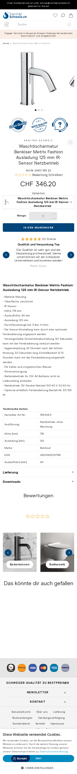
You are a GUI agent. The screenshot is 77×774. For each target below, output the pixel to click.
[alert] (38, 751)
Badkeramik (57, 564)
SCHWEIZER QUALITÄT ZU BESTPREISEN (37, 683)
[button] (38, 768)
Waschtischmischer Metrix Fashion (17, 627)
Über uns (42, 711)
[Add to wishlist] (70, 142)
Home (6, 43)
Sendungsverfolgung (51, 717)
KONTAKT (37, 701)
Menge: (21, 215)
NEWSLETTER (37, 692)
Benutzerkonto (21, 711)
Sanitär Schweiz (38, 140)
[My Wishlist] (55, 15)
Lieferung (10, 472)
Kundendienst (21, 723)
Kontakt (40, 723)
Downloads (12, 482)
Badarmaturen (20, 564)
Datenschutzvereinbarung (54, 751)
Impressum (57, 723)
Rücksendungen (22, 717)
